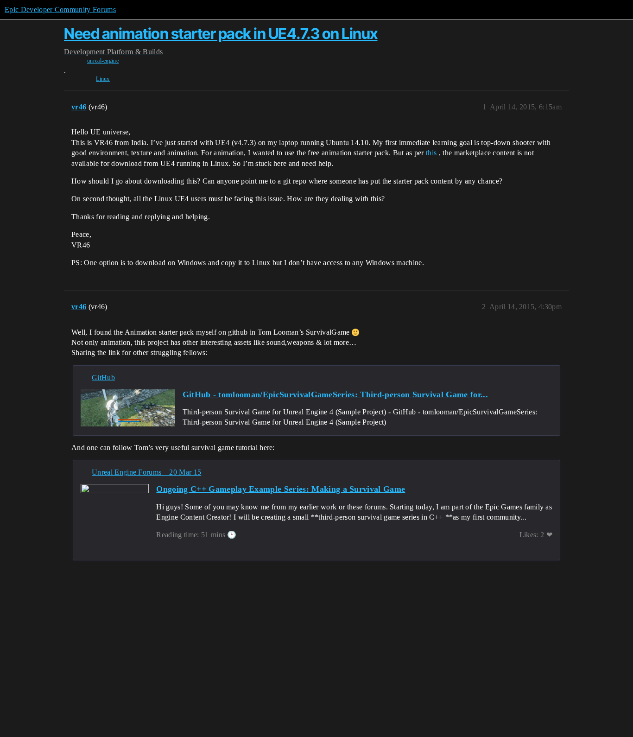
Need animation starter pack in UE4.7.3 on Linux (221, 34)
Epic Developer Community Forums (60, 9)
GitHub (103, 377)
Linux (103, 79)
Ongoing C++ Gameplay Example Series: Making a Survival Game (280, 489)
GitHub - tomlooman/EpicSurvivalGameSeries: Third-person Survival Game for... (335, 394)
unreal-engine (103, 60)
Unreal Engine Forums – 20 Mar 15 (146, 472)
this (431, 153)
